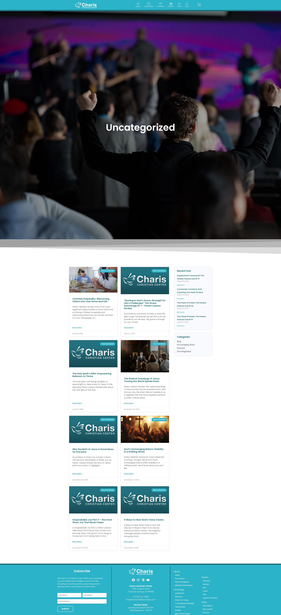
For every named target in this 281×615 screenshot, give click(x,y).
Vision (177, 575)
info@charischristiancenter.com (141, 599)
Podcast (181, 348)
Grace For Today (182, 600)
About (138, 6)
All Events (207, 581)
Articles (178, 610)
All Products (207, 606)
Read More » (77, 328)
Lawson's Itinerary (210, 598)
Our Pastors (180, 578)
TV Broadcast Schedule (184, 603)
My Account (208, 609)
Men (204, 587)
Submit (65, 608)
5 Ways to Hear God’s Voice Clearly (144, 519)
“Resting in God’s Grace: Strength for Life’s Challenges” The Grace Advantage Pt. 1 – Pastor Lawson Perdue (145, 304)
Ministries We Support (184, 585)
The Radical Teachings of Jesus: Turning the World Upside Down (142, 380)
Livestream (179, 593)
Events (171, 6)
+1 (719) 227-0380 (141, 596)
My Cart (206, 612)
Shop (179, 6)
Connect (160, 6)
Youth (205, 591)
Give (187, 6)
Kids (204, 594)
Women (206, 584)
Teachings (148, 6)
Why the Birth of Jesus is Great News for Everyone (93, 450)
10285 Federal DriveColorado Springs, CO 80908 (141, 590)
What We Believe (182, 582)
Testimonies (180, 607)
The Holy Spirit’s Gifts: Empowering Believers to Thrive (91, 375)
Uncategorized (184, 351)
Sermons (178, 596)
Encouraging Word (186, 344)
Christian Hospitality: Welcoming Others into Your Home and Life (90, 300)
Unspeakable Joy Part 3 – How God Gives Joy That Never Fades (92, 521)
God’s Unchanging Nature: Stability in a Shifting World (144, 450)
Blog (179, 341)
